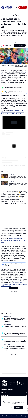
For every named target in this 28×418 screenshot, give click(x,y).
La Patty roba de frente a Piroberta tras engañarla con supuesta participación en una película (14, 348)
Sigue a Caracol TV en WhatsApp (13, 87)
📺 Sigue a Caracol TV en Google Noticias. (13, 264)
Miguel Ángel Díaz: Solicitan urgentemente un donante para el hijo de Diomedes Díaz (14, 284)
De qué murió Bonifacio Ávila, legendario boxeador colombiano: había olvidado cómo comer (14, 319)
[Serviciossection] (26, 392)
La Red (5, 331)
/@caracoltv (8, 45)
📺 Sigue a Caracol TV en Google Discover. (13, 91)
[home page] (6, 7)
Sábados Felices (7, 324)
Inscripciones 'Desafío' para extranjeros (10, 11)
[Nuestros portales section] (26, 389)
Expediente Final (7, 316)
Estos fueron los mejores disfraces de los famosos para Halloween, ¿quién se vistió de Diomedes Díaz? (12, 111)
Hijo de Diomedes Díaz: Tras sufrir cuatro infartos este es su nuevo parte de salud (14, 240)
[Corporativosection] (26, 395)
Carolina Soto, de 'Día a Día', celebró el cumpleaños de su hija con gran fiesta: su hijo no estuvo (18, 178)
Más (25, 416)
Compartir (21, 45)
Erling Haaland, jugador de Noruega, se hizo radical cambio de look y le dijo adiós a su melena (18, 185)
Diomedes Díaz (14, 287)
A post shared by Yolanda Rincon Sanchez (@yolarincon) (15, 165)
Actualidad (9, 15)
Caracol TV (3, 15)
